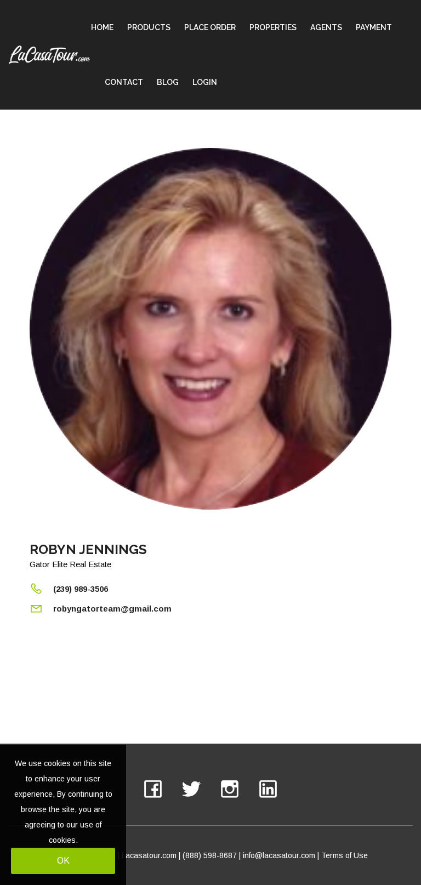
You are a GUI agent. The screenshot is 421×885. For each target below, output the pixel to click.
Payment (374, 27)
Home (102, 27)
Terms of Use (344, 855)
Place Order (210, 27)
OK (63, 860)
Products (148, 27)
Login (204, 82)
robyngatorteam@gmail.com (112, 608)
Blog (168, 82)
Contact (124, 82)
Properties (273, 27)
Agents (326, 27)
